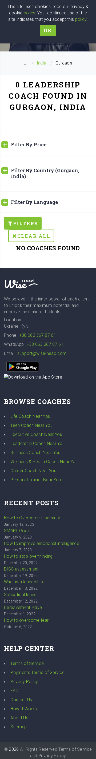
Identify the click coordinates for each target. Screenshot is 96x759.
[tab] (48, 144)
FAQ (14, 690)
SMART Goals (17, 530)
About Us (19, 717)
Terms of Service (27, 663)
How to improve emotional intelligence (41, 543)
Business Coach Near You (35, 452)
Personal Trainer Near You (35, 479)
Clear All (33, 236)
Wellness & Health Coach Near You (44, 461)
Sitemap (18, 726)
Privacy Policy (24, 681)
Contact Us (21, 699)
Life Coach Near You (30, 416)
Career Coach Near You (33, 470)
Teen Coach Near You (31, 425)
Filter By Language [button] (34, 202)
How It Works (23, 708)
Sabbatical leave (20, 594)
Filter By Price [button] (28, 144)
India (41, 63)
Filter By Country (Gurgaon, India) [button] (45, 173)
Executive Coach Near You (36, 434)
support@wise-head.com (42, 353)
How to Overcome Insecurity (32, 517)
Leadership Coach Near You (37, 443)
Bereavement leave (23, 607)
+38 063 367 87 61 (37, 335)
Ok (48, 30)
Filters (25, 223)
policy (29, 12)
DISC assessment (21, 569)
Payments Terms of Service (37, 672)
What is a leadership (23, 581)
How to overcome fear (26, 620)
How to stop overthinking (28, 556)
